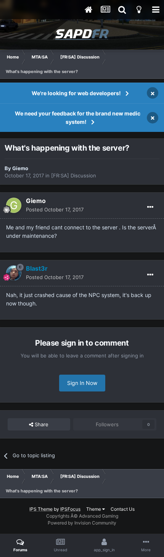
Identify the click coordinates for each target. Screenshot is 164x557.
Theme (94, 509)
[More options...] (150, 207)
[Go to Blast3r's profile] (13, 273)
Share (40, 424)
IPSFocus (70, 509)
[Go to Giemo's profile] (13, 205)
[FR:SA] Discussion (73, 175)
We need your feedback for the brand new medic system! (77, 117)
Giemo (20, 168)
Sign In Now (82, 383)
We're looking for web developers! (76, 93)
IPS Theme (41, 509)
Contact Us (123, 509)
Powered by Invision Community (82, 523)
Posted (55, 209)
